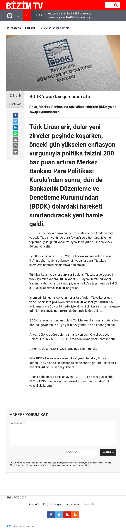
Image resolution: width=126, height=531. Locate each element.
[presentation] (18, 16)
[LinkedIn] (15, 127)
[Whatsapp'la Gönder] (15, 133)
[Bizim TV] (24, 4)
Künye (46, 504)
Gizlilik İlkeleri (73, 504)
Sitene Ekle (89, 504)
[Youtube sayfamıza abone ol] (67, 514)
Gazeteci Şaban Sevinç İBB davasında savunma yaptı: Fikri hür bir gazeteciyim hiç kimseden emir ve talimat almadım (70, 16)
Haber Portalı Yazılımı (23, 526)
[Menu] (108, 5)
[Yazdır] (15, 145)
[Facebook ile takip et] (51, 514)
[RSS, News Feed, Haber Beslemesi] (75, 514)
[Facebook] (15, 115)
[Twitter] (15, 121)
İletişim (58, 504)
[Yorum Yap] (15, 151)
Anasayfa (34, 504)
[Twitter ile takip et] (59, 514)
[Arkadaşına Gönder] (15, 139)
